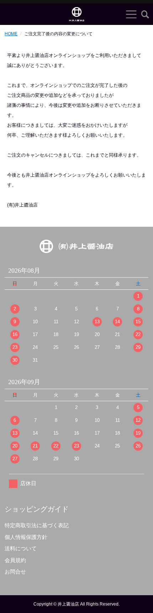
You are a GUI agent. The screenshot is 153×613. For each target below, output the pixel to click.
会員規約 (15, 560)
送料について (21, 548)
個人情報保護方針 (26, 537)
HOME (11, 33)
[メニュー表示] (131, 14)
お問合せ (15, 572)
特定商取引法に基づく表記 (37, 525)
